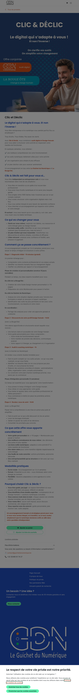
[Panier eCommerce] (67, 3)
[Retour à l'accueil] (39, 642)
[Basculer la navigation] (71, 3)
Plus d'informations (12, 545)
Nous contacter (13, 604)
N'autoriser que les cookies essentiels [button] (23, 691)
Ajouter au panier (26, 528)
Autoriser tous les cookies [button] (18, 687)
